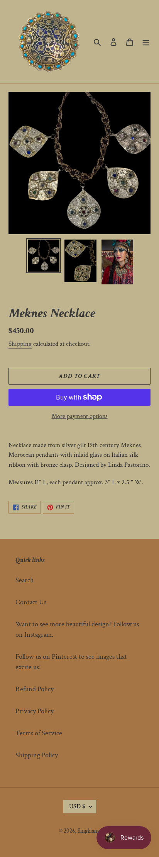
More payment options (80, 416)
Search (24, 580)
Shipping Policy (36, 755)
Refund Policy (34, 689)
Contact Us (30, 602)
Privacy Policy (34, 711)
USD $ (77, 807)
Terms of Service (38, 733)
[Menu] (146, 41)
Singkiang (89, 831)
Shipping (20, 344)
